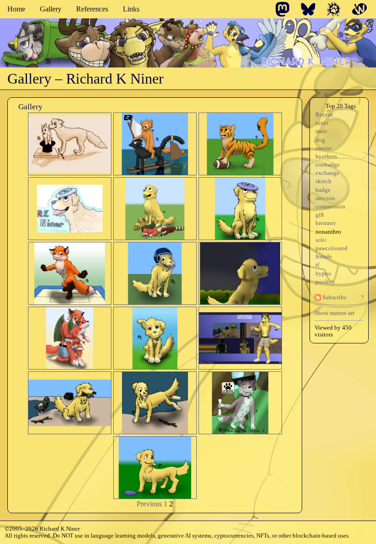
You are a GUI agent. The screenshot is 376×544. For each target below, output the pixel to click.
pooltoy (325, 282)
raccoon (325, 198)
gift (319, 215)
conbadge (327, 165)
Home (16, 9)
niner (321, 123)
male (321, 131)
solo (320, 240)
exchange (327, 173)
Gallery (50, 9)
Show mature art (334, 312)
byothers (326, 156)
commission (330, 206)
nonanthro (328, 232)
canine (323, 148)
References (92, 9)
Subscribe (334, 297)
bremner (325, 223)
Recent (324, 115)
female (323, 256)
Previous (149, 504)
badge (323, 190)
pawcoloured (331, 248)
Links (131, 9)
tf (317, 265)
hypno (323, 273)
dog (320, 140)
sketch (323, 181)
